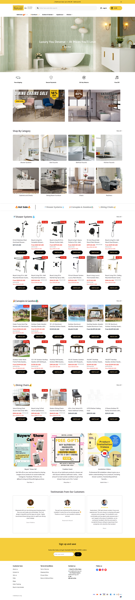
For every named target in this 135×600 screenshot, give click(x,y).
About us (15, 569)
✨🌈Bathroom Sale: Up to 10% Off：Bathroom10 (66, 2)
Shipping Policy (45, 572)
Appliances (59, 14)
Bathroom (19, 14)
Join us (15, 575)
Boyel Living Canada (18, 587)
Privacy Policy (44, 575)
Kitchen (69, 14)
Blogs (14, 581)
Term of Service (45, 569)
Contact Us (16, 572)
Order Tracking (17, 584)
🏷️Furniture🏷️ (34, 14)
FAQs (14, 578)
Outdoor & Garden (47, 14)
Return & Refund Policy (47, 578)
